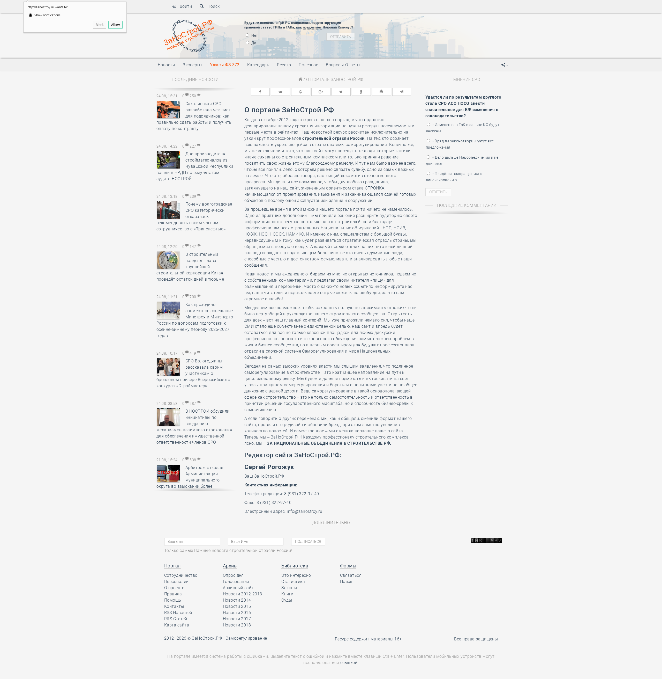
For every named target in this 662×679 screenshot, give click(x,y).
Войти (184, 6)
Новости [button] (166, 64)
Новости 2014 (237, 600)
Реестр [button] (284, 64)
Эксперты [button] (192, 64)
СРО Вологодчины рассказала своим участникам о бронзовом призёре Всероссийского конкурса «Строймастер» (193, 373)
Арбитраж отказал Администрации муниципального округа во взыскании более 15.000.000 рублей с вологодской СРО (195, 480)
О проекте (174, 587)
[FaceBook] (260, 92)
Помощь (172, 600)
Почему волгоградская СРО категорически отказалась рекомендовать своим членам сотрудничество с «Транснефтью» (194, 216)
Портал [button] (172, 565)
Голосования (236, 581)
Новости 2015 (237, 606)
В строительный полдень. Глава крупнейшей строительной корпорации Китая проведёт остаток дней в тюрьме (190, 267)
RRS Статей (175, 618)
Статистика (293, 581)
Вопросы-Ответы (343, 64)
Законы (289, 587)
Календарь (258, 64)
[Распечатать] (381, 92)
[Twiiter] (341, 92)
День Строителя (408, 31)
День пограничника (404, 25)
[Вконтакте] (280, 92)
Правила (173, 594)
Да (253, 43)
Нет (254, 35)
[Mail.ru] (300, 92)
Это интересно (296, 575)
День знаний (407, 47)
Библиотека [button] (294, 565)
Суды (286, 600)
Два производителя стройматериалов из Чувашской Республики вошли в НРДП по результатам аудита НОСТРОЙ (194, 166)
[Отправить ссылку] (401, 92)
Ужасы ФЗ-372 (224, 64)
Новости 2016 (237, 612)
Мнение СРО (466, 79)
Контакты (174, 606)
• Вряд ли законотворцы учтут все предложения (460, 144)
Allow (115, 25)
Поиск (212, 6)
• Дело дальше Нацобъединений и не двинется (462, 160)
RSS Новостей (178, 612)
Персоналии (176, 581)
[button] (505, 65)
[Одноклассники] (361, 92)
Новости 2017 (237, 618)
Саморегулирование (246, 638)
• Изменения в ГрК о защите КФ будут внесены (462, 128)
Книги (287, 594)
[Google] (320, 92)
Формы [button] (348, 565)
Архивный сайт (238, 587)
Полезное (308, 64)
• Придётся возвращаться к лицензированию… (454, 177)
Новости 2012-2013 (242, 594)
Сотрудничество (181, 575)
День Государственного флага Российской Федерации (442, 37)
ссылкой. (349, 662)
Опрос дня (233, 575)
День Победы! (399, 18)
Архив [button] (230, 565)
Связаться (351, 575)
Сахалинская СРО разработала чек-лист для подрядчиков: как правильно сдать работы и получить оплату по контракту (194, 116)
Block (99, 25)
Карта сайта (176, 625)
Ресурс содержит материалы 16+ (368, 639)
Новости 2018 (237, 625)
